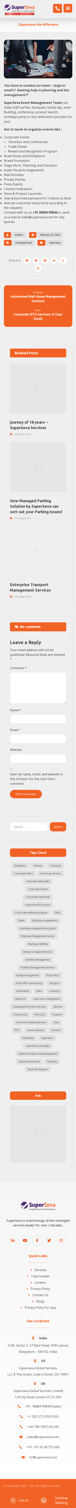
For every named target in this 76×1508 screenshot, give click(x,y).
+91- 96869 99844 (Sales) (43, 1406)
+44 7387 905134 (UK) (43, 1427)
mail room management (46, 998)
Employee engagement (44, 920)
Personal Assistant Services (31, 1022)
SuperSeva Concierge (37, 1046)
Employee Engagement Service (37, 936)
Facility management (27, 975)
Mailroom (20, 998)
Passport (57, 1014)
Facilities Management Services (38, 967)
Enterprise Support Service (37, 951)
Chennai (37, 865)
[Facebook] (37, 1240)
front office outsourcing (29, 983)
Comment (18, 668)
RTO (17, 1030)
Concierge (55, 865)
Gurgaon (54, 983)
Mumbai (57, 1006)
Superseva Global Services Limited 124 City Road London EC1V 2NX (38, 1390)
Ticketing (52, 1061)
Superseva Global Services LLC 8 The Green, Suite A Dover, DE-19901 (38, 1368)
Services (55, 1030)
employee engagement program (38, 928)
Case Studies (40, 1276)
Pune (56, 1022)
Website (16, 750)
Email (15, 730)
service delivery (35, 1030)
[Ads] (38, 1134)
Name (15, 710)
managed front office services (29, 1006)
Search (58, 827)
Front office (52, 975)
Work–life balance (38, 1069)
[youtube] (25, 1240)
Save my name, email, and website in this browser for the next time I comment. (36, 779)
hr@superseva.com (43, 1457)
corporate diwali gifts (37, 881)
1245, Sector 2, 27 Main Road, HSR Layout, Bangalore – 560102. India (38, 1345)
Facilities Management (38, 959)
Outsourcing (20, 1014)
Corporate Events (37, 889)
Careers (40, 1282)
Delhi (57, 912)
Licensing (54, 991)
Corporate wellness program (31, 912)
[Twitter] (49, 1240)
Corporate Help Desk (37, 897)
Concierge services (50, 873)
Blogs (40, 1301)
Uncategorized (23, 242)
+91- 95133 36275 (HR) (43, 1447)
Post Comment (26, 794)
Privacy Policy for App (40, 1307)
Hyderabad (22, 991)
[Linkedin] (13, 1240)
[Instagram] (61, 1240)
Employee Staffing (38, 944)
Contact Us (40, 1295)
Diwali (21, 920)
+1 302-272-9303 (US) (43, 1416)
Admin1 (19, 235)
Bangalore (20, 865)
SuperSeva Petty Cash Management (37, 1053)
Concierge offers (23, 873)
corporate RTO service (37, 904)
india (39, 991)
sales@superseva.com (43, 1437)
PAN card (39, 1014)
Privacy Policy (40, 1289)
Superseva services (29, 1061)
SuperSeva (55, 242)
